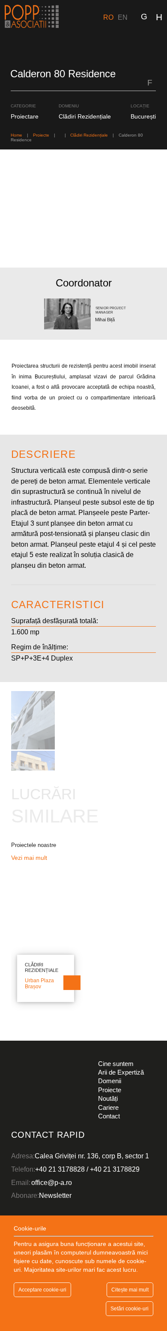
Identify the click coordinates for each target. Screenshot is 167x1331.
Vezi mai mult (30, 858)
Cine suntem (116, 1063)
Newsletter (55, 1195)
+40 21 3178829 (115, 1169)
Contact (109, 1116)
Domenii (109, 1080)
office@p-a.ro (51, 1182)
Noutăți (108, 1098)
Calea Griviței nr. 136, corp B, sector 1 (92, 1156)
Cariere (108, 1107)
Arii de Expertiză (121, 1072)
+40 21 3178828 (60, 1169)
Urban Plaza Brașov (39, 984)
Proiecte (109, 1089)
